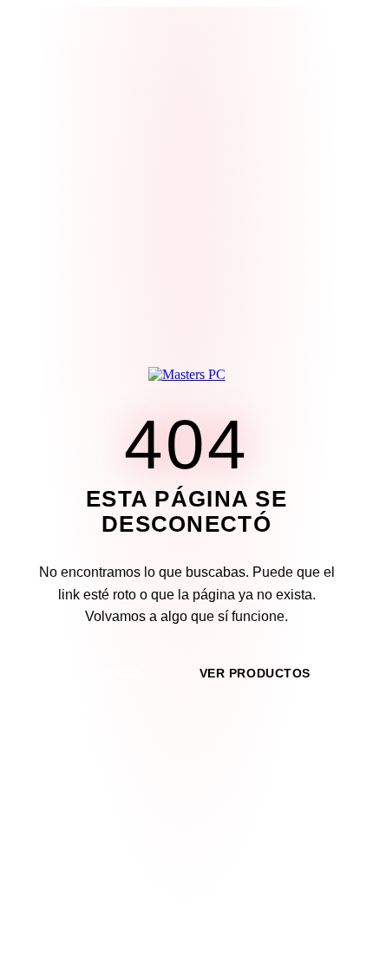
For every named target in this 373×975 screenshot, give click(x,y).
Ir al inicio (101, 673)
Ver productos (255, 673)
